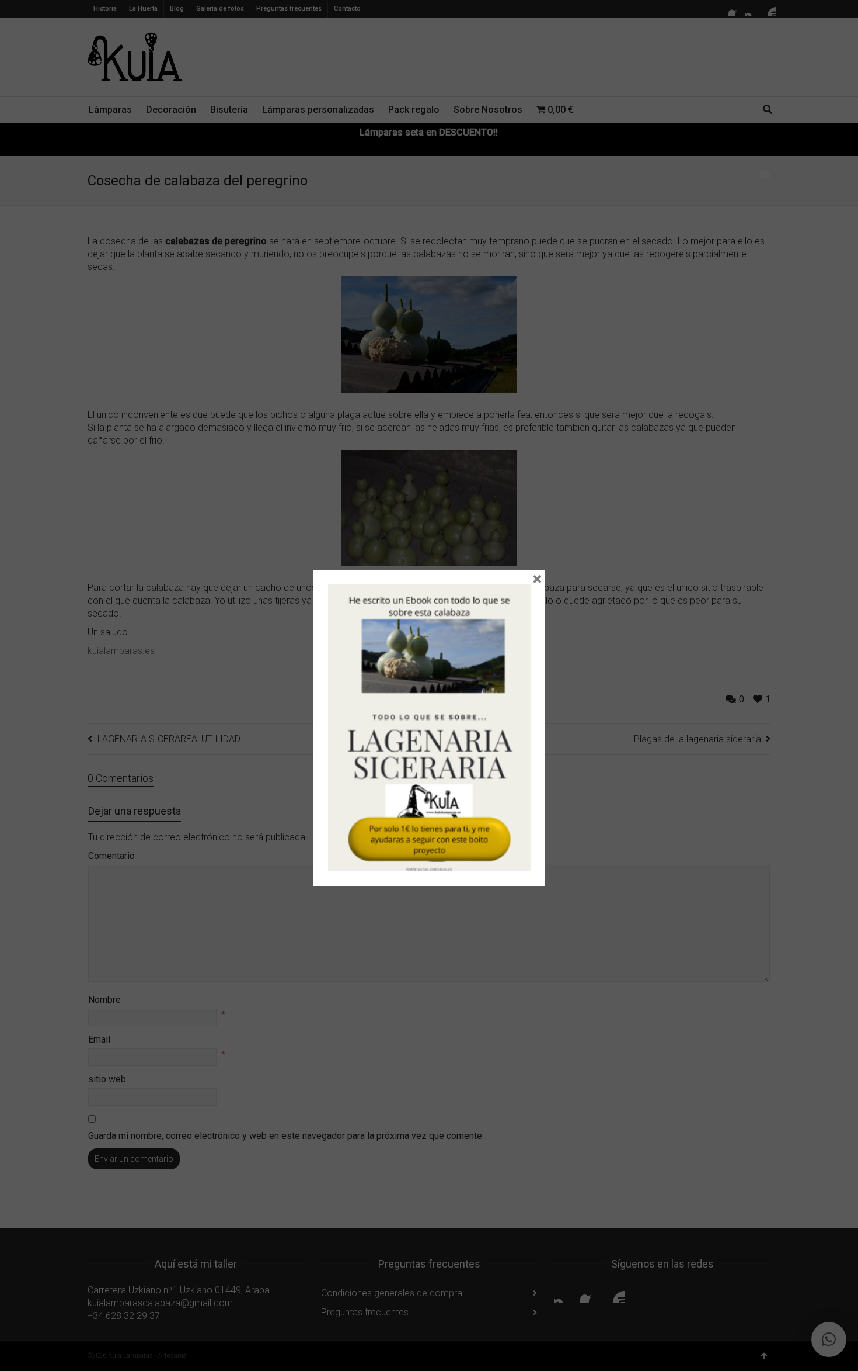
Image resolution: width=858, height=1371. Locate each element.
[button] (828, 1339)
